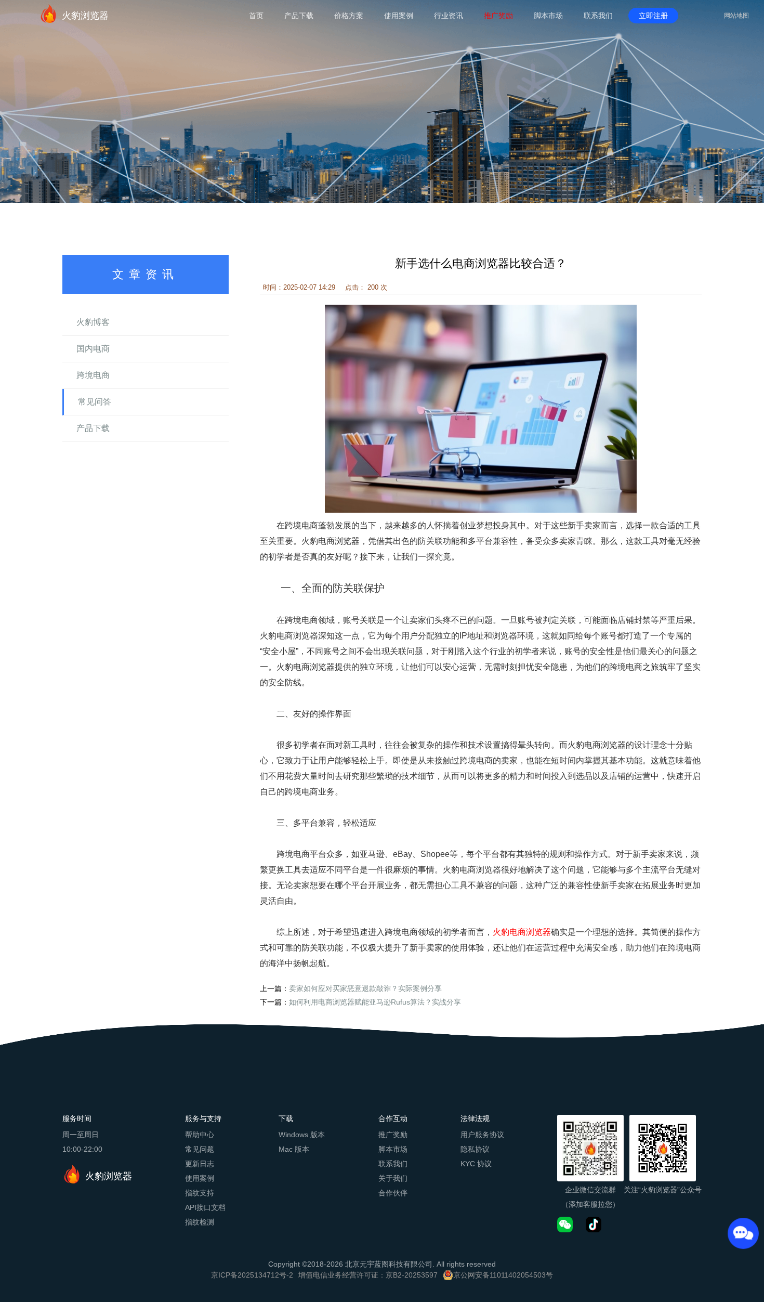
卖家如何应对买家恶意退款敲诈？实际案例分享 (365, 988)
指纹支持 (199, 1193)
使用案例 (398, 15)
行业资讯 (448, 15)
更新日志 (199, 1164)
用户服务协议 (482, 1134)
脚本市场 (548, 15)
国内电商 (93, 348)
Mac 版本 (294, 1149)
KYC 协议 (476, 1164)
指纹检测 (199, 1222)
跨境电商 (93, 375)
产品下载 (298, 15)
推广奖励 (498, 15)
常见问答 (94, 401)
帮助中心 (199, 1134)
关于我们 (392, 1178)
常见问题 (199, 1149)
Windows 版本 (302, 1134)
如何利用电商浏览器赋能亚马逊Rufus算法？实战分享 (375, 1002)
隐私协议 (475, 1149)
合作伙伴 (392, 1193)
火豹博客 (93, 322)
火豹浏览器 (85, 15)
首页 (256, 15)
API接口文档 (205, 1207)
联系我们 (598, 15)
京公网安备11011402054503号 (503, 1275)
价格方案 (348, 15)
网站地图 (736, 15)
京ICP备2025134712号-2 (252, 1275)
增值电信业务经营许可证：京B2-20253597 (368, 1275)
